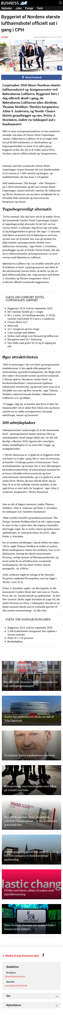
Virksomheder (10, 12)
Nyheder (7, 8)
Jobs (19, 8)
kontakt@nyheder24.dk (16, 985)
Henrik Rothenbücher (15, 976)
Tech (40, 8)
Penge (29, 8)
